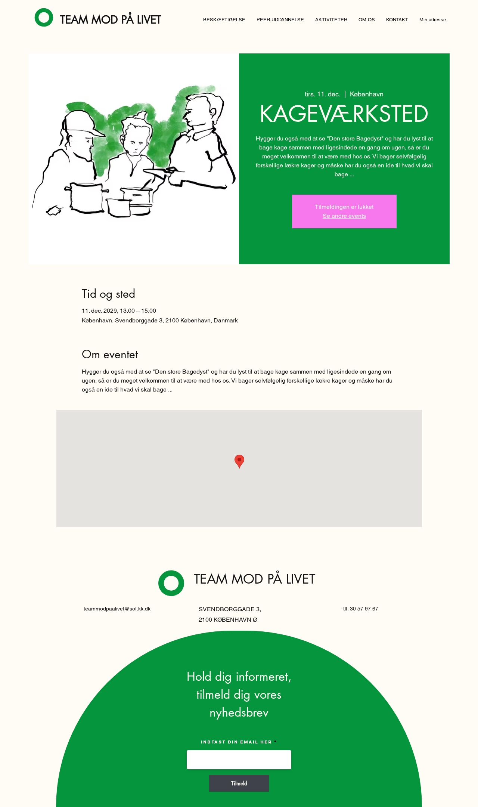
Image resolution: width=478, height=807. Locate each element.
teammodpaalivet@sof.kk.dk (117, 609)
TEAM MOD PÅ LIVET (110, 19)
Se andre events (344, 215)
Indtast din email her (236, 742)
